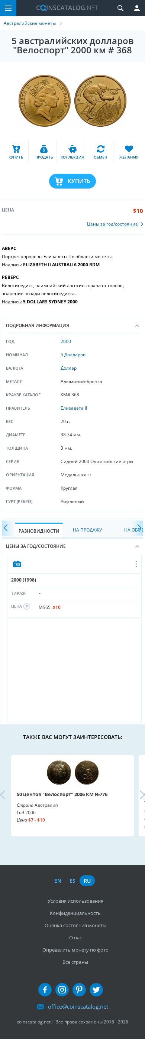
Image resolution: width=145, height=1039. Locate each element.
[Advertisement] (74, 671)
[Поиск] (120, 8)
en (57, 880)
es (72, 880)
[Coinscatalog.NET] (64, 8)
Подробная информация (37, 325)
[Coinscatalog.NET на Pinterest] (79, 989)
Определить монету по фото (75, 949)
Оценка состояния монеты (75, 925)
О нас (75, 937)
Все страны (75, 962)
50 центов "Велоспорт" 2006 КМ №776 (62, 794)
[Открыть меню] (136, 564)
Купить (79, 180)
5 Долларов (73, 355)
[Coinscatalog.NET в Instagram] (62, 989)
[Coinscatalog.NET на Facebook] (45, 989)
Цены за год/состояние (36, 546)
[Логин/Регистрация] (137, 8)
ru (87, 880)
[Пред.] (7, 528)
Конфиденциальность (75, 913)
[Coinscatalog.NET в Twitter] (96, 989)
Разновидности (39, 531)
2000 (66, 341)
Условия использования (75, 901)
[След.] (137, 528)
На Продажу (87, 530)
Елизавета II (74, 408)
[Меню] (8, 8)
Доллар (69, 368)
